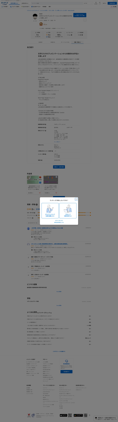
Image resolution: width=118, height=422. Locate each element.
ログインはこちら (59, 220)
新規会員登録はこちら (59, 222)
